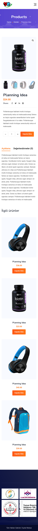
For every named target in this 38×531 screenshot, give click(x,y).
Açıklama (6, 148)
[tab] (6, 148)
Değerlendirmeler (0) (23, 148)
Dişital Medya (27, 528)
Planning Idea (19, 261)
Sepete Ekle (27, 134)
